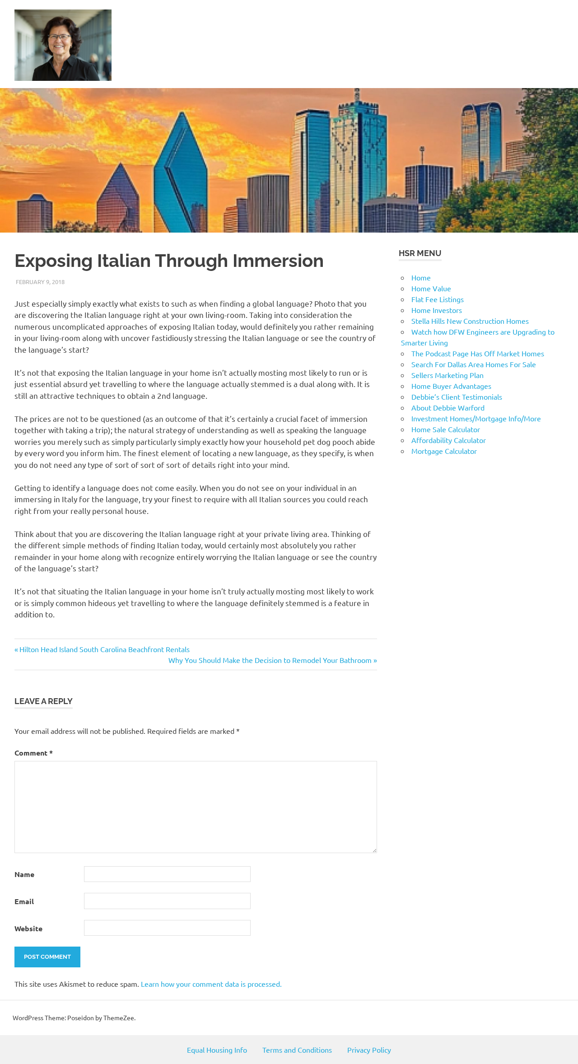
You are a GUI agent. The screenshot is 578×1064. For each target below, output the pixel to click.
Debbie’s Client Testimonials (456, 396)
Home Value (431, 288)
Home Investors (436, 309)
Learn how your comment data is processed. (211, 983)
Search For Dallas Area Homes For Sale (473, 364)
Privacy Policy (369, 1049)
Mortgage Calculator (444, 450)
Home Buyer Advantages (451, 385)
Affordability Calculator (448, 439)
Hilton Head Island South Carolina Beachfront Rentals (104, 648)
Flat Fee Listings (437, 298)
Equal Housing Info (217, 1049)
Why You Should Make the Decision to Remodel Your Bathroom (270, 659)
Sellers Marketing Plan (447, 374)
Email (24, 901)
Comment (33, 752)
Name (24, 874)
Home (421, 277)
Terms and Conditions (297, 1049)
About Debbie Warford (448, 407)
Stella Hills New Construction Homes (470, 320)
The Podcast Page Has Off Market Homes (477, 353)
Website (28, 928)
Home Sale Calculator (445, 429)
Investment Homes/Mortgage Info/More (476, 418)
